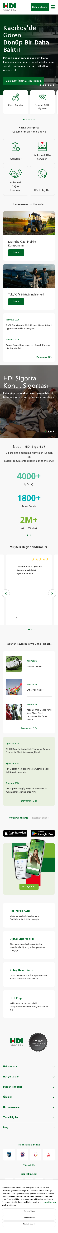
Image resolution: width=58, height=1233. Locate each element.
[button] (52, 593)
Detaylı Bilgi (29, 886)
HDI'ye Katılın (11, 1077)
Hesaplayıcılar (11, 1107)
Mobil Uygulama (18, 818)
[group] (15, 102)
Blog (6, 1127)
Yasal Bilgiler (10, 1117)
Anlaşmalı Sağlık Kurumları (15, 186)
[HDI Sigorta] (9, 7)
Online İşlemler (40, 7)
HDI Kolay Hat (42, 190)
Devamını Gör (44, 357)
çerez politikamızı (48, 1202)
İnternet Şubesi (40, 818)
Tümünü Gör (29, 1165)
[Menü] (53, 7)
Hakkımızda (10, 1066)
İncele (16, 252)
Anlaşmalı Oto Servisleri (42, 157)
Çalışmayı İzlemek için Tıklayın (24, 81)
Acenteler (15, 159)
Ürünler (7, 1097)
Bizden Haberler (12, 1087)
